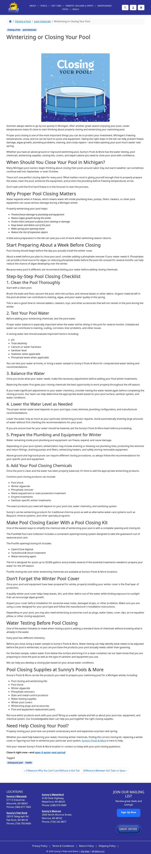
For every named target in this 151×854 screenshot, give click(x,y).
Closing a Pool (23, 21)
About (32, 6)
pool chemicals (42, 21)
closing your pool (15, 762)
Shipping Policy (107, 846)
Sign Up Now (128, 812)
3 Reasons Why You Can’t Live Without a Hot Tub (53, 770)
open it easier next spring (50, 752)
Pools (44, 6)
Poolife (29, 762)
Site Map (85, 851)
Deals (76, 9)
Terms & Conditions (63, 846)
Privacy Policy (39, 846)
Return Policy (86, 846)
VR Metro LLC (98, 851)
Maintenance (105, 6)
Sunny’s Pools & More (94, 740)
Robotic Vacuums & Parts (79, 6)
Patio (65, 9)
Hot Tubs (56, 6)
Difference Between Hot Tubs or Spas (104, 770)
